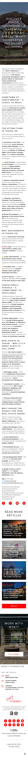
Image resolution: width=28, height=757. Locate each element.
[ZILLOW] (22, 724)
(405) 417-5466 (9, 682)
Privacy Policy (14, 746)
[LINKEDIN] (14, 720)
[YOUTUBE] (22, 720)
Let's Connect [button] (14, 654)
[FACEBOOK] (5, 720)
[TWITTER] (18, 720)
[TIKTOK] (18, 724)
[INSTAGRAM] (9, 720)
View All (14, 606)
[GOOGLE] (5, 724)
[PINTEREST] (14, 724)
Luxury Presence (14, 736)
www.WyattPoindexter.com (13, 483)
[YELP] (9, 724)
